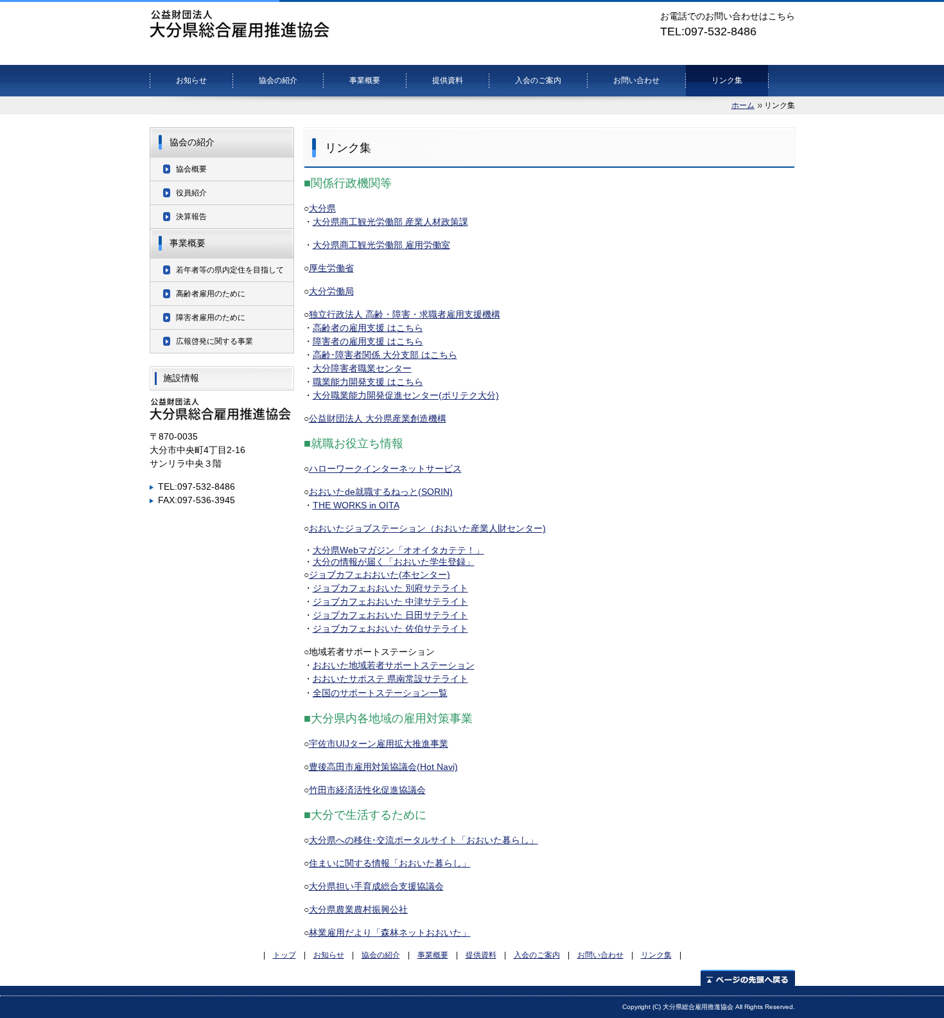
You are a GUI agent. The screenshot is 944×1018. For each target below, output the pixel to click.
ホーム (743, 105)
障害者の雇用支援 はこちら (368, 341)
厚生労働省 (331, 268)
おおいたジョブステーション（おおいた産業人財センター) (427, 528)
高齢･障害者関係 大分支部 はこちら (385, 355)
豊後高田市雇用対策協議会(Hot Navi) (383, 767)
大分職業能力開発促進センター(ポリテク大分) (406, 395)
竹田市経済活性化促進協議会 (367, 790)
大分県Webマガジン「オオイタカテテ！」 (398, 550)
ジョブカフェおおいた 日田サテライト (390, 615)
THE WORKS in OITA (356, 505)
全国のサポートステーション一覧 (380, 693)
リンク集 (727, 80)
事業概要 (364, 80)
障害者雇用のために (210, 317)
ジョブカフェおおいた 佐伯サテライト (390, 628)
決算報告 (191, 216)
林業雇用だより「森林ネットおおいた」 (390, 932)
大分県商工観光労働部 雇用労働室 (381, 245)
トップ (284, 955)
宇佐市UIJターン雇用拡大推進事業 (378, 743)
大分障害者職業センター (362, 368)
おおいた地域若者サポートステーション (394, 665)
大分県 (322, 208)
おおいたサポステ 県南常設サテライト (390, 679)
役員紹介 (191, 192)
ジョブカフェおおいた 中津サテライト (390, 601)
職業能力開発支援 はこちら (368, 382)
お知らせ (191, 80)
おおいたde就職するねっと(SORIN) (381, 492)
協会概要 (191, 169)
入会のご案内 (538, 80)
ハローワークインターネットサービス (385, 468)
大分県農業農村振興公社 (358, 909)
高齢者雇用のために (210, 293)
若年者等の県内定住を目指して (230, 269)
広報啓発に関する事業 (214, 341)
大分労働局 (331, 291)
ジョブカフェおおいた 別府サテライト (390, 588)
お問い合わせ (636, 80)
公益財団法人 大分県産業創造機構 (377, 418)
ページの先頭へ (748, 978)
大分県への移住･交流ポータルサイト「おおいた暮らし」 (423, 840)
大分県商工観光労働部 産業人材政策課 (390, 222)
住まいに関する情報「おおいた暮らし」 (390, 863)
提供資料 (447, 80)
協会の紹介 (278, 80)
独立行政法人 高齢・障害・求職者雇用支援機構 (404, 314)
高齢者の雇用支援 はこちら (368, 328)
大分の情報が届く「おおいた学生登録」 (394, 562)
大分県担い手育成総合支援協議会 (376, 886)
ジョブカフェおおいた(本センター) (379, 574)
